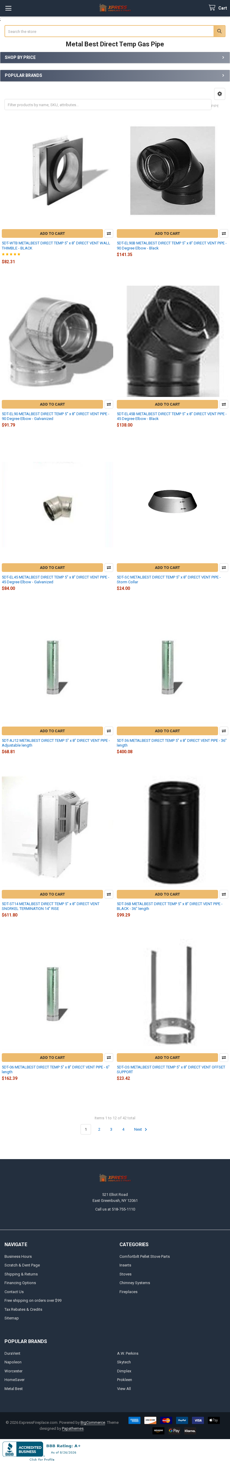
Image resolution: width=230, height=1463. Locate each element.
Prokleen (124, 1379)
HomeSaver (14, 1379)
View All (124, 1388)
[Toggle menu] (8, 8)
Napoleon (13, 1362)
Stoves (125, 1274)
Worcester (13, 1371)
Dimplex (124, 1371)
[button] (219, 94)
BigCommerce (93, 1422)
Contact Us (14, 1292)
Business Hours (18, 1256)
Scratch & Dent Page (22, 1265)
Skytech (124, 1362)
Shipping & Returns (21, 1274)
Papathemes (73, 1428)
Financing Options (20, 1283)
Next (138, 1129)
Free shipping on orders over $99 (32, 1300)
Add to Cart (52, 233)
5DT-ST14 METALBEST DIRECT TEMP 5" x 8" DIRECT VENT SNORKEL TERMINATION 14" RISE (50, 906)
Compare (109, 233)
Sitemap (11, 1318)
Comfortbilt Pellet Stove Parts (144, 1256)
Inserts (125, 1265)
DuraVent (12, 1353)
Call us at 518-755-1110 (115, 1209)
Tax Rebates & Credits (23, 1309)
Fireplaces (128, 1292)
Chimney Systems (134, 1283)
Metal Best (13, 1388)
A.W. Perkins (127, 1353)
